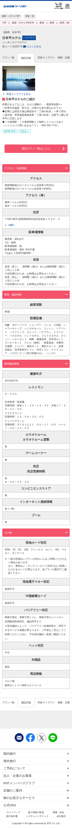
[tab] (8, 57)
